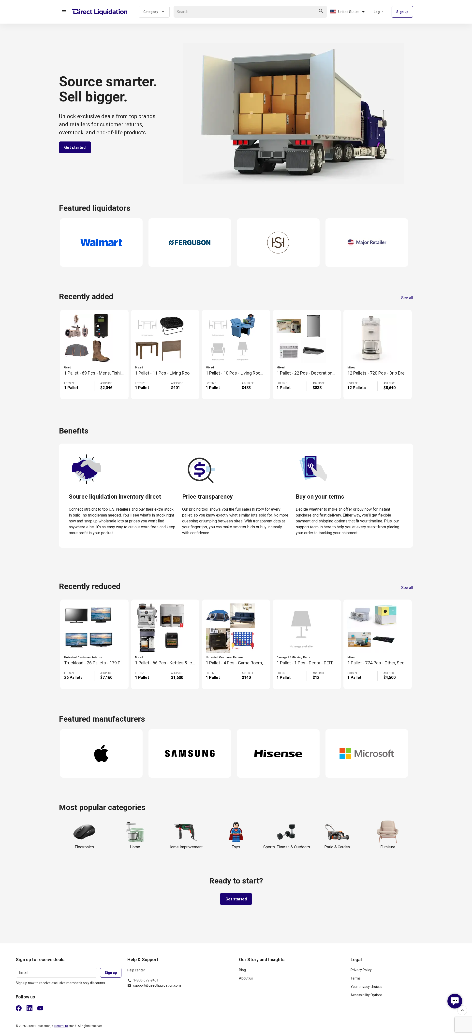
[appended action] (321, 11)
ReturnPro (61, 1026)
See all (407, 298)
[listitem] (292, 972)
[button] (64, 12)
